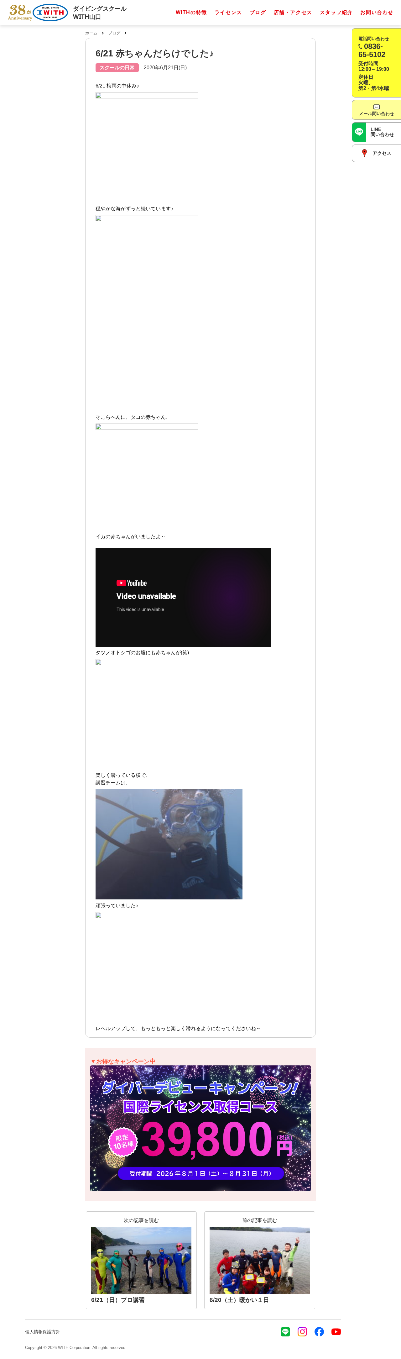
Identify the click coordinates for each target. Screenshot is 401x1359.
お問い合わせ (376, 12)
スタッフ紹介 (336, 12)
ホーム (91, 33)
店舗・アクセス (293, 12)
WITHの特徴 (191, 12)
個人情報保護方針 (42, 1331)
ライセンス (228, 12)
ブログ (258, 12)
